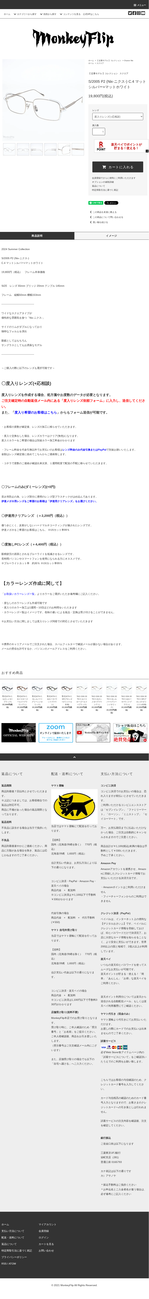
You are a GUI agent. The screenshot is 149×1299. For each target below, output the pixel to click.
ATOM (12, 1263)
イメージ (111, 235)
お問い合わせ (46, 1250)
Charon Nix (128, 61)
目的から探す (49, 14)
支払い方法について (12, 1231)
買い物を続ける (100, 222)
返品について (98, 186)
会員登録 (44, 1231)
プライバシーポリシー (14, 1257)
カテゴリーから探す (27, 14)
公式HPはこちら (91, 14)
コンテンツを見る (72, 14)
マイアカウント (47, 1224)
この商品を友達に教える (105, 212)
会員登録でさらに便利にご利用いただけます (114, 178)
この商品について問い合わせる (108, 217)
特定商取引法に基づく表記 (105, 190)
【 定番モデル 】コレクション (109, 61)
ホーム (7, 14)
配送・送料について (12, 1237)
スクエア (102, 63)
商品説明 (37, 235)
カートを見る (46, 1244)
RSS (4, 1263)
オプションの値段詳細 (103, 182)
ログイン (44, 1237)
